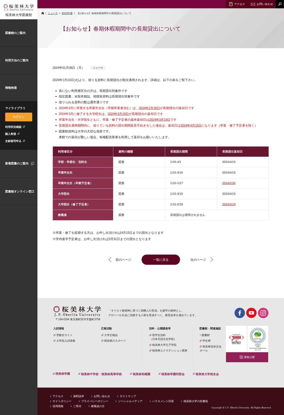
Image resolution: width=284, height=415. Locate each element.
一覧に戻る (161, 259)
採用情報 (58, 406)
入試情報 (58, 328)
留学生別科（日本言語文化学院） (163, 337)
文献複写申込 (13, 141)
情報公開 (249, 357)
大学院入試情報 (65, 340)
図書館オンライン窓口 (19, 191)
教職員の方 (98, 406)
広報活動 (106, 328)
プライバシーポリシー (94, 401)
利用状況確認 (13, 126)
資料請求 (78, 396)
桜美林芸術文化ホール (210, 348)
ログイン (19, 116)
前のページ (123, 259)
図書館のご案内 (15, 32)
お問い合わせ (102, 396)
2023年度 (67, 13)
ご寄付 (77, 406)
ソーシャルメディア (130, 401)
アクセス (58, 396)
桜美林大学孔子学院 (164, 344)
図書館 (206, 335)
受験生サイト (64, 335)
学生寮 (207, 340)
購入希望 (10, 133)
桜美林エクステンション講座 (169, 350)
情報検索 (11, 87)
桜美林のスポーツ (115, 340)
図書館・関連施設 (210, 328)
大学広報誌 (111, 335)
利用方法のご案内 (16, 60)
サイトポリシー (62, 401)
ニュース (53, 13)
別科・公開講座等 (160, 328)
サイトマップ (128, 396)
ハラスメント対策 (163, 401)
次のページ (198, 259)
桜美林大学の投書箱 (196, 401)
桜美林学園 (63, 373)
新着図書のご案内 (16, 163)
